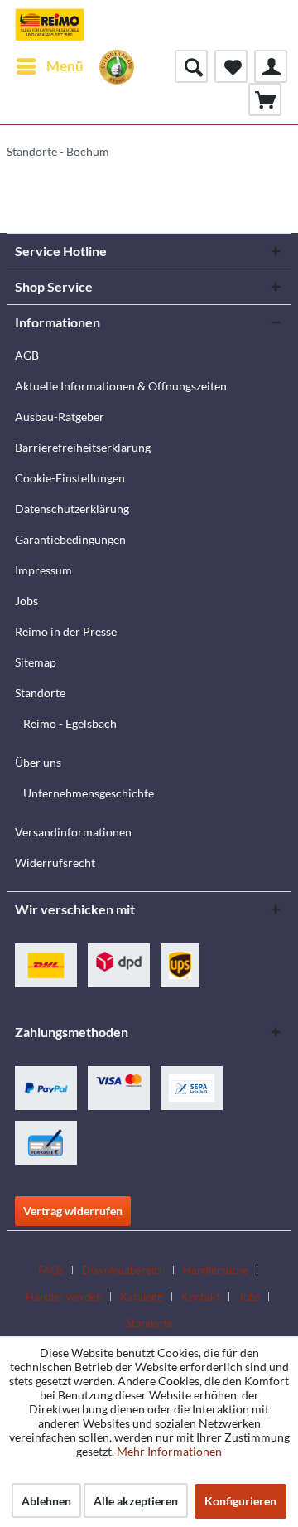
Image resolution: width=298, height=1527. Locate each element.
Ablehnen (46, 1501)
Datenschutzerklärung (72, 509)
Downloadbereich (123, 1270)
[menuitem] (49, 66)
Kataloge (141, 1296)
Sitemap (35, 662)
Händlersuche (215, 1270)
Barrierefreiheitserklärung (83, 447)
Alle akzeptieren (136, 1501)
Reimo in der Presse (66, 631)
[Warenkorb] (264, 99)
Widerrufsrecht (55, 863)
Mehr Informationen (169, 1451)
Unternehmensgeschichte (88, 793)
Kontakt (200, 1296)
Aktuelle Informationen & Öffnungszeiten (121, 386)
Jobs (26, 601)
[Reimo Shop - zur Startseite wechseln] (49, 24)
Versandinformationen (73, 832)
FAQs (51, 1270)
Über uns (38, 762)
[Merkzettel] (231, 66)
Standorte (40, 693)
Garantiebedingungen (70, 539)
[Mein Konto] (270, 66)
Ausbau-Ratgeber (59, 417)
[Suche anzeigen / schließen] (191, 66)
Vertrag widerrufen (73, 1211)
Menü (65, 66)
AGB (27, 355)
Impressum (43, 570)
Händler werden (64, 1296)
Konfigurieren (240, 1501)
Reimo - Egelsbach (70, 723)
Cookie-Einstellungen (70, 478)
